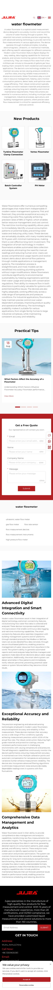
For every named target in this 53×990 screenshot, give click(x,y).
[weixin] (49, 447)
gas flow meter (12, 524)
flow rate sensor (31, 524)
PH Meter (40, 185)
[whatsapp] (49, 441)
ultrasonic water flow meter (18, 519)
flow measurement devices (17, 529)
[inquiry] (49, 435)
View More (8, 396)
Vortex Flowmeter (39, 152)
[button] (17, 407)
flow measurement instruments (19, 534)
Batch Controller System (13, 186)
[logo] (8, 17)
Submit (26, 488)
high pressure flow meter (17, 540)
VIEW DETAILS (13, 137)
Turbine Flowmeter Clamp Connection (13, 153)
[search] (34, 17)
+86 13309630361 (10, 953)
